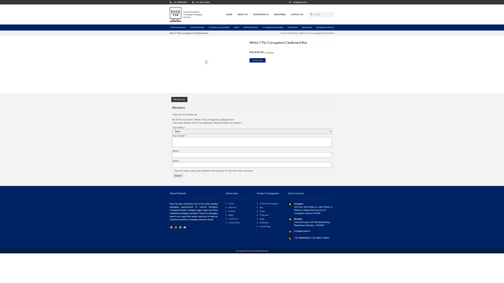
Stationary (292, 27)
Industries (280, 14)
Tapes (236, 27)
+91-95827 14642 (320, 237)
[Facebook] (171, 227)
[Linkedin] (180, 227)
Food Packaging (197, 27)
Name (176, 151)
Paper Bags (307, 27)
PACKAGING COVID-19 (325, 27)
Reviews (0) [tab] (179, 99)
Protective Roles (250, 27)
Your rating (178, 127)
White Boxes (292, 33)
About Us (242, 14)
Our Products (261, 14)
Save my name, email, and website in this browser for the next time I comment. (214, 171)
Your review (179, 136)
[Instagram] (176, 227)
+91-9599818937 (302, 237)
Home (229, 14)
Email (175, 161)
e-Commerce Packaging (273, 27)
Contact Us (297, 14)
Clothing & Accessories (219, 27)
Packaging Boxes (178, 27)
